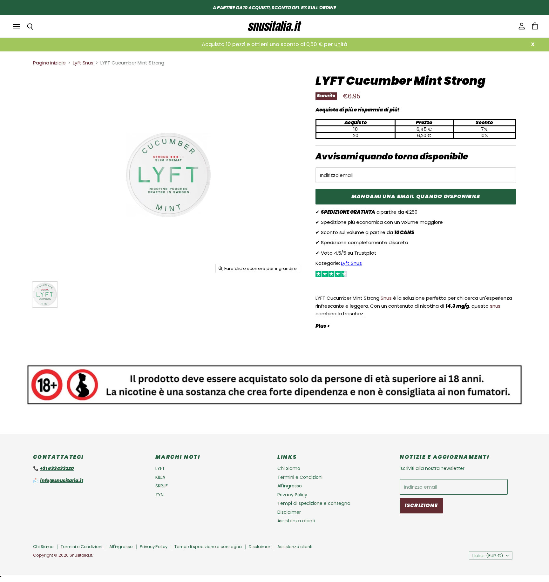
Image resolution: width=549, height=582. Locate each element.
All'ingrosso (289, 486)
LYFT (160, 468)
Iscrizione (421, 505)
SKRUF (161, 486)
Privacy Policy (292, 495)
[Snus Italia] (274, 26)
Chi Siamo (288, 468)
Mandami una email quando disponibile (415, 196)
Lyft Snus (83, 62)
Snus (386, 298)
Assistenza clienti (296, 521)
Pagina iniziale (49, 62)
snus (495, 306)
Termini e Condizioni (299, 477)
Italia (487, 555)
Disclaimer (289, 512)
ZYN (159, 495)
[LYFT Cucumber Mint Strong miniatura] (45, 294)
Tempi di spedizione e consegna (313, 503)
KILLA (160, 477)
